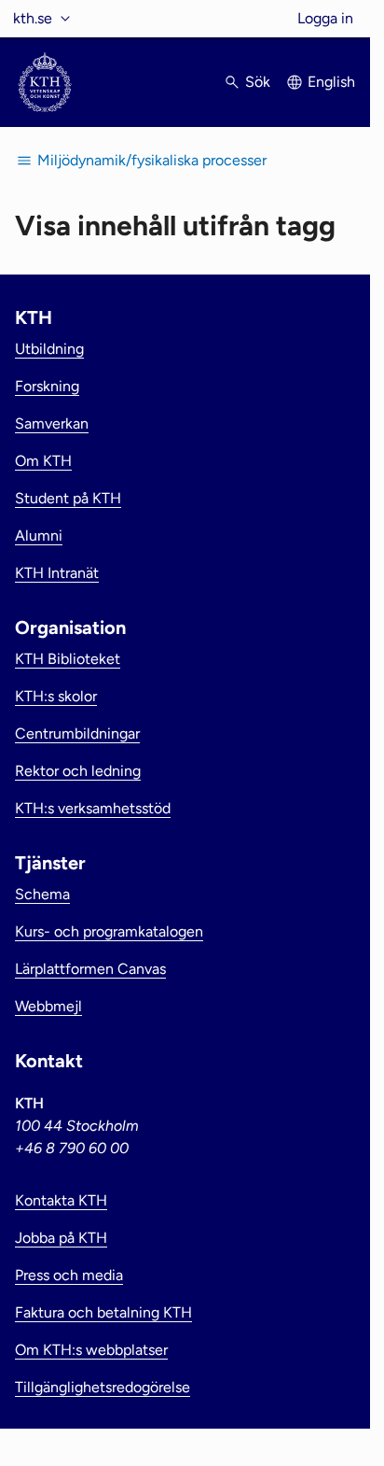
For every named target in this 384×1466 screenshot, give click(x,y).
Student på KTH (68, 498)
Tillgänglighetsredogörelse (102, 1387)
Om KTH (43, 461)
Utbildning (49, 349)
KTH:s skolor (56, 696)
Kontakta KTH (61, 1200)
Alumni (38, 535)
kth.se (32, 18)
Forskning (47, 386)
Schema (42, 894)
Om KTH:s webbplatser (91, 1350)
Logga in (325, 18)
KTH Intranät (57, 573)
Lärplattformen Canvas (90, 969)
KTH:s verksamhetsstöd (93, 808)
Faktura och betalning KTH (103, 1312)
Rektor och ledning (78, 771)
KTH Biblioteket (67, 659)
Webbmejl (48, 1006)
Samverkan (52, 423)
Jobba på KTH (61, 1238)
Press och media (69, 1275)
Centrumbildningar (77, 733)
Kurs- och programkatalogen (109, 931)
